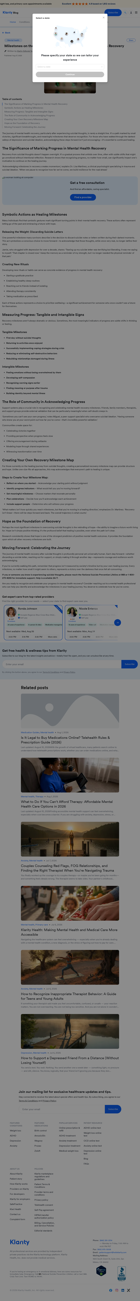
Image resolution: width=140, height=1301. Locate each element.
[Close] (103, 17)
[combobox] (70, 66)
